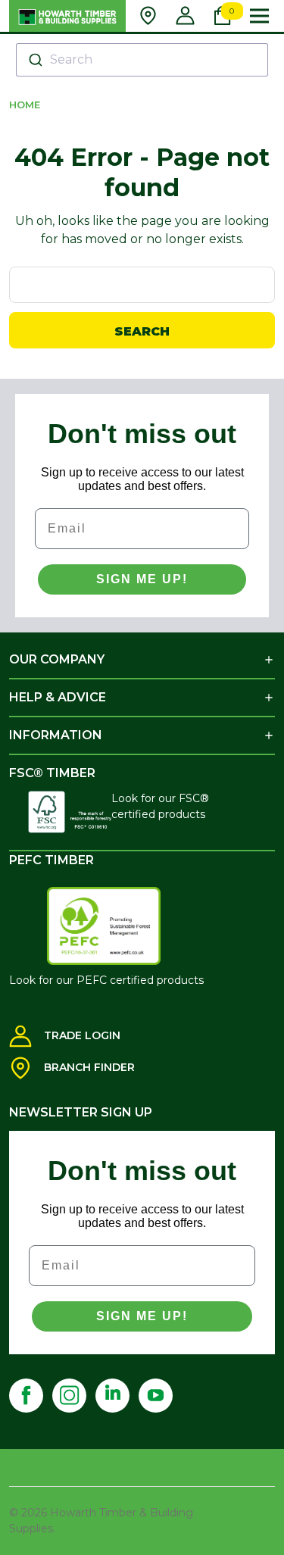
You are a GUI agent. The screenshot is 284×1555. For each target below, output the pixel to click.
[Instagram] (69, 1396)
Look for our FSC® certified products (160, 806)
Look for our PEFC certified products (106, 980)
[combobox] (142, 60)
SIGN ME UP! (142, 579)
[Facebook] (26, 1396)
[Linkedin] (112, 1396)
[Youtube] (156, 1396)
